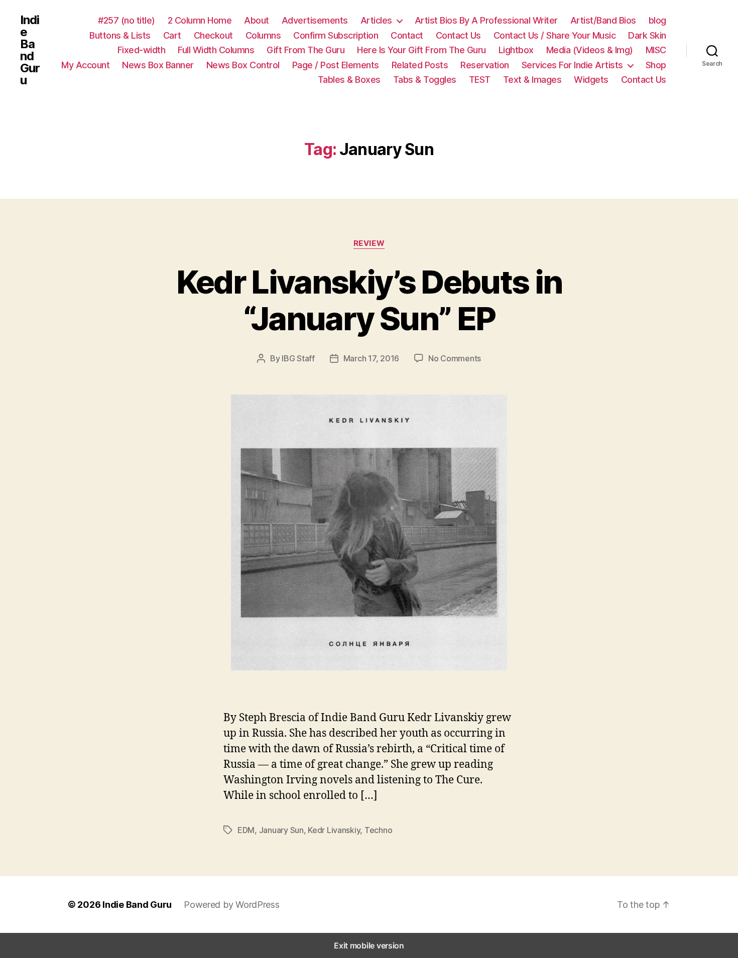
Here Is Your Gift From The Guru (421, 50)
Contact (407, 35)
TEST (479, 79)
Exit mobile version (369, 945)
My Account (85, 65)
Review (369, 243)
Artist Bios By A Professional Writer (486, 20)
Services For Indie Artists (572, 65)
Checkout (213, 35)
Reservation (484, 65)
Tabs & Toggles (424, 79)
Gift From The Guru (305, 50)
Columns (263, 35)
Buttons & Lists (120, 35)
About (256, 20)
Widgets (591, 79)
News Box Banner (158, 65)
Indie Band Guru (30, 50)
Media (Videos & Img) (589, 50)
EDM (246, 830)
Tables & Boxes (349, 79)
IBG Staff (298, 358)
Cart (172, 35)
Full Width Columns (216, 50)
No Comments (454, 358)
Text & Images (532, 79)
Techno (378, 830)
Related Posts (420, 65)
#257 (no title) (126, 20)
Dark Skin (647, 35)
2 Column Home (200, 20)
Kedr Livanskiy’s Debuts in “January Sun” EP (369, 300)
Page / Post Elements (335, 65)
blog (657, 20)
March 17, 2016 (371, 358)
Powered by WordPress (232, 904)
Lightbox (516, 50)
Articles (376, 20)
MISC (656, 50)
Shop (656, 65)
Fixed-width (141, 50)
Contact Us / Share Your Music (555, 35)
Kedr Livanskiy (334, 830)
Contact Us (458, 35)
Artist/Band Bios (603, 20)
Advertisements (315, 20)
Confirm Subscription (335, 35)
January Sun (281, 830)
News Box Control (243, 65)
